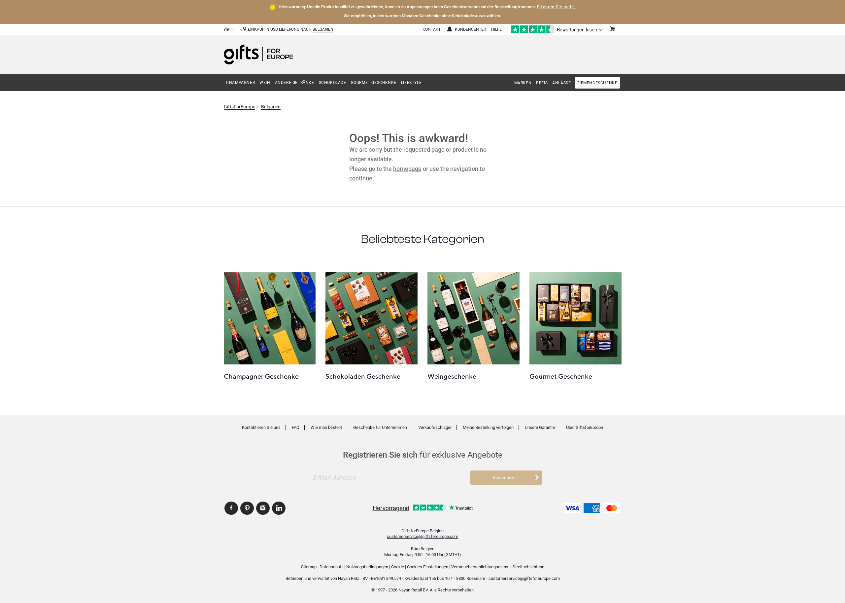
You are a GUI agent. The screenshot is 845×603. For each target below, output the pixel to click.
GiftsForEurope (239, 106)
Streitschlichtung (528, 566)
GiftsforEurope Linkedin (279, 508)
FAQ (295, 427)
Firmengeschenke (597, 83)
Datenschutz (331, 566)
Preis (542, 83)
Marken (523, 83)
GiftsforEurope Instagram (263, 508)
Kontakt (431, 29)
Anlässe (561, 83)
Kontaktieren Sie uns (261, 427)
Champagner (240, 82)
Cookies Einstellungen (427, 566)
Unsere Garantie (540, 427)
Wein (264, 82)
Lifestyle (411, 82)
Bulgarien (323, 29)
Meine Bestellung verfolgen (488, 427)
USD (274, 29)
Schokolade (332, 82)
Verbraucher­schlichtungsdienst (480, 566)
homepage (407, 168)
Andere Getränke (294, 82)
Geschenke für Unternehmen (380, 427)
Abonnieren (504, 477)
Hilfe (496, 29)
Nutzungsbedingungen (367, 566)
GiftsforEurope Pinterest (247, 508)
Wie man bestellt (326, 427)
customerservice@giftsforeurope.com (422, 536)
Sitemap (309, 566)
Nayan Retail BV (353, 578)
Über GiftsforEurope (584, 427)
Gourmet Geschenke (373, 82)
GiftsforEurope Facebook (231, 508)
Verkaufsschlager (435, 427)
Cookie (397, 566)
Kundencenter (470, 29)
